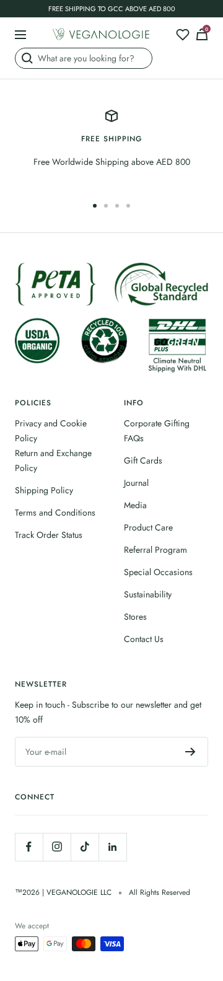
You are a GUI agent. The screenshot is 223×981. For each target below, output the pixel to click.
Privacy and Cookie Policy (51, 430)
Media (135, 505)
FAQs (134, 438)
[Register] (190, 751)
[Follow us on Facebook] (29, 847)
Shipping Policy (44, 490)
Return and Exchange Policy (53, 460)
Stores (135, 616)
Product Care (148, 527)
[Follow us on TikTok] (84, 847)
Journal (136, 483)
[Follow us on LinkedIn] (112, 847)
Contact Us (144, 639)
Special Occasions (158, 572)
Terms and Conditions (55, 512)
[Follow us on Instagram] (57, 847)
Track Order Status (48, 535)
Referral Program (155, 549)
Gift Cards (143, 460)
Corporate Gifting (157, 423)
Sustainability (148, 594)
